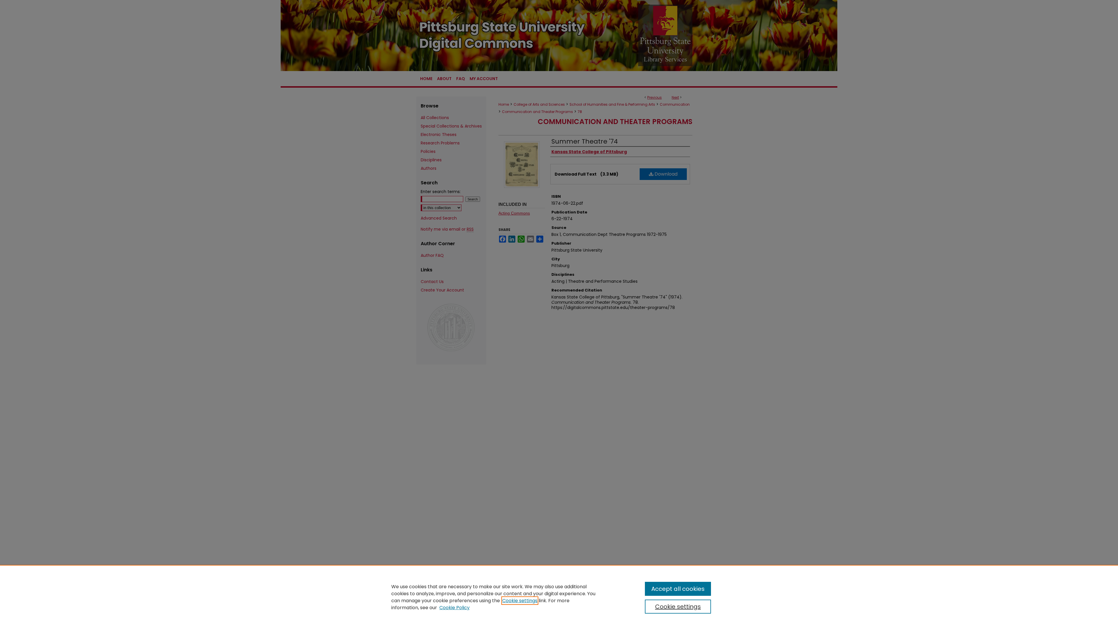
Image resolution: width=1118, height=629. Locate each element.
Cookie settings (519, 600)
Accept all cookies (678, 589)
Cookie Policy (454, 607)
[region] (559, 597)
